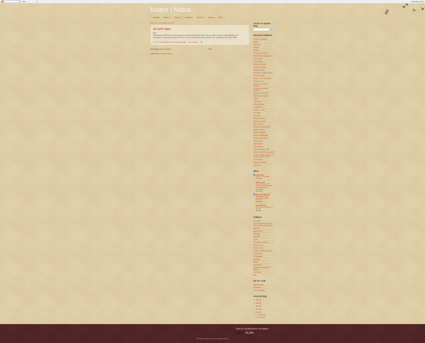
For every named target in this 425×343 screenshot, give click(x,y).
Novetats (156, 17)
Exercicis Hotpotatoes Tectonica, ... (260, 85)
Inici (210, 49)
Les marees (257, 113)
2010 (257, 312)
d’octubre (260, 315)
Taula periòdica (258, 144)
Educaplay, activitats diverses (263, 73)
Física (220, 17)
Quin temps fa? (258, 124)
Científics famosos (259, 67)
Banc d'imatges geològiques (262, 56)
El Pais (255, 239)
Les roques (257, 115)
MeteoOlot (256, 259)
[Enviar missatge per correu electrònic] (201, 42)
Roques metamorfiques (260, 135)
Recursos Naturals (259, 132)
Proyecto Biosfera (259, 118)
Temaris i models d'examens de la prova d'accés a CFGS (263, 155)
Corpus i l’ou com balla (263, 176)
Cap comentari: (193, 42)
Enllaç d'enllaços (258, 284)
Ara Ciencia (257, 221)
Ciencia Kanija (261, 205)
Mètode (255, 262)
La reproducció (258, 107)
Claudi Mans (260, 175)
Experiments (257, 287)
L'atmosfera (257, 101)
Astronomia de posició (260, 53)
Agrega (255, 42)
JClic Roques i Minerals (261, 96)
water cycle (257, 165)
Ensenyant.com (258, 245)
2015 (257, 300)
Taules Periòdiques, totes (261, 149)
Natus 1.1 (167, 17)
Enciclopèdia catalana (260, 242)
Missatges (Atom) (166, 53)
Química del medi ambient (261, 127)
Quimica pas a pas (259, 121)
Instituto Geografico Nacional (262, 251)
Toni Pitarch (257, 272)
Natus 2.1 (189, 17)
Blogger (226, 338)
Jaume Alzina (257, 253)
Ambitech (256, 47)
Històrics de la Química (261, 93)
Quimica (211, 17)
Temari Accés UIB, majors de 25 (263, 152)
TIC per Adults (258, 159)
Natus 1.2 (178, 17)
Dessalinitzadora (258, 70)
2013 (257, 303)
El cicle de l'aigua (259, 75)
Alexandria (256, 44)
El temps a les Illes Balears (262, 78)
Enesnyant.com (258, 81)
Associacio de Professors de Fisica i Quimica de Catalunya (263, 224)
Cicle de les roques (259, 64)
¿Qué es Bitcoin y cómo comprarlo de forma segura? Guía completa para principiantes (264, 186)
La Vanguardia (258, 256)
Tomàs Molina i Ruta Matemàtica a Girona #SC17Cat (262, 198)
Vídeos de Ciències (259, 162)
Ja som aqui (162, 28)
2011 (257, 309)
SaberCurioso (260, 182)
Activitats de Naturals (260, 39)
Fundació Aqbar (258, 248)
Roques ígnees (258, 141)
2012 (257, 306)
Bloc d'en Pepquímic (263, 194)
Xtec (254, 275)
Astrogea (256, 50)
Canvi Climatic (258, 59)
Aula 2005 (256, 228)
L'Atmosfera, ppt (258, 104)
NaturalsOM (257, 265)
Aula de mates (258, 231)
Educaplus (256, 234)
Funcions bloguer (258, 290)
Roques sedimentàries (260, 138)
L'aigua (255, 98)
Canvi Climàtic (258, 61)
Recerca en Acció (259, 129)
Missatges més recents (161, 49)
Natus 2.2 (200, 17)
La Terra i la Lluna (259, 110)
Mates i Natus (171, 9)
